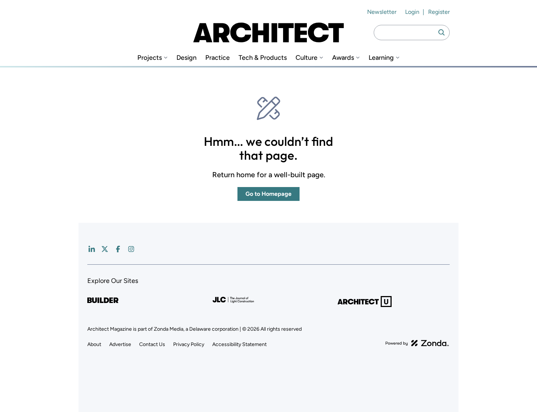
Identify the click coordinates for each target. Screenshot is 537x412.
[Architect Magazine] (268, 32)
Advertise (120, 344)
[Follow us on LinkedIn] (91, 249)
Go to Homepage (268, 193)
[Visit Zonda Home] (417, 343)
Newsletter (381, 11)
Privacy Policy (188, 344)
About (94, 344)
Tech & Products (263, 58)
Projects (149, 58)
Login (412, 11)
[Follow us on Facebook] (118, 249)
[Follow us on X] (104, 249)
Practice (217, 58)
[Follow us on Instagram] (131, 249)
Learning (381, 58)
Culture (306, 58)
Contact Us (152, 344)
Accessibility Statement (239, 344)
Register (439, 11)
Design (186, 58)
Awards (343, 58)
